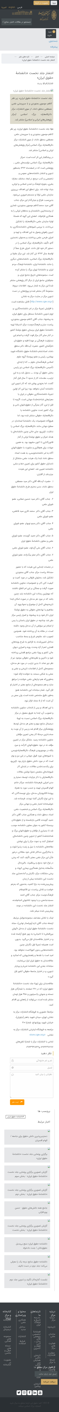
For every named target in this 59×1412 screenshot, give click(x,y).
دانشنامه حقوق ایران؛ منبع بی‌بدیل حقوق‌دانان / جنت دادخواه (31, 1246)
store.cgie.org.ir (37, 1035)
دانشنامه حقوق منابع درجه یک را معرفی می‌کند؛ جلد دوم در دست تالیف (29, 1264)
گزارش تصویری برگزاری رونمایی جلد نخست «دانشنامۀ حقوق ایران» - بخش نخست (27, 1228)
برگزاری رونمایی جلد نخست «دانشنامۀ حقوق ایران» (29, 1156)
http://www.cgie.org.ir (42, 302)
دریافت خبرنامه (49, 1382)
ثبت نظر (15, 1102)
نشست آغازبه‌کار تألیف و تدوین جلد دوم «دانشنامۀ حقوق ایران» (28, 1282)
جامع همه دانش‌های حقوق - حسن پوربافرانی (31, 1210)
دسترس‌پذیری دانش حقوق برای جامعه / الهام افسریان (28, 1138)
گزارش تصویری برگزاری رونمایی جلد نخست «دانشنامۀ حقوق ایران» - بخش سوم (27, 1174)
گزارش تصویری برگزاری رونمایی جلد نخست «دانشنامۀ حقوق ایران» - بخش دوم (27, 1192)
